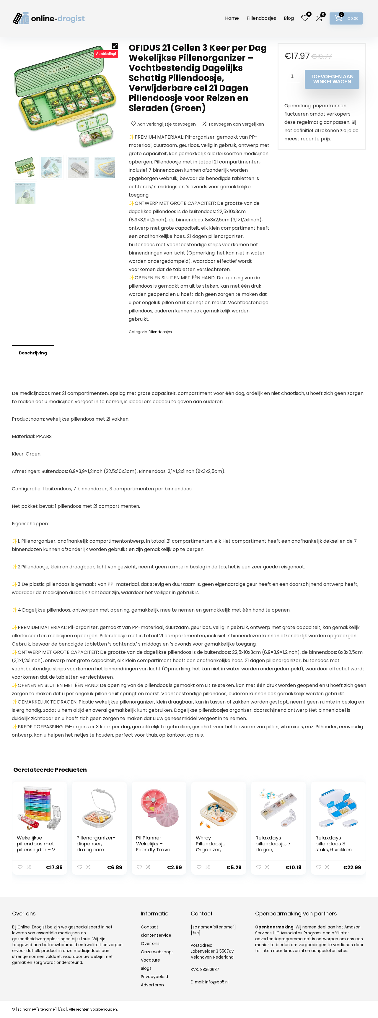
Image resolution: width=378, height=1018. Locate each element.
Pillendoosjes (261, 18)
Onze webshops (157, 952)
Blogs (146, 968)
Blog (289, 18)
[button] (115, 46)
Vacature (150, 960)
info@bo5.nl (217, 982)
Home (232, 18)
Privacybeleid (154, 977)
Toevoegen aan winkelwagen (332, 79)
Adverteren (152, 985)
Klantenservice (156, 935)
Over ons (150, 943)
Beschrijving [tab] (33, 353)
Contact (149, 927)
